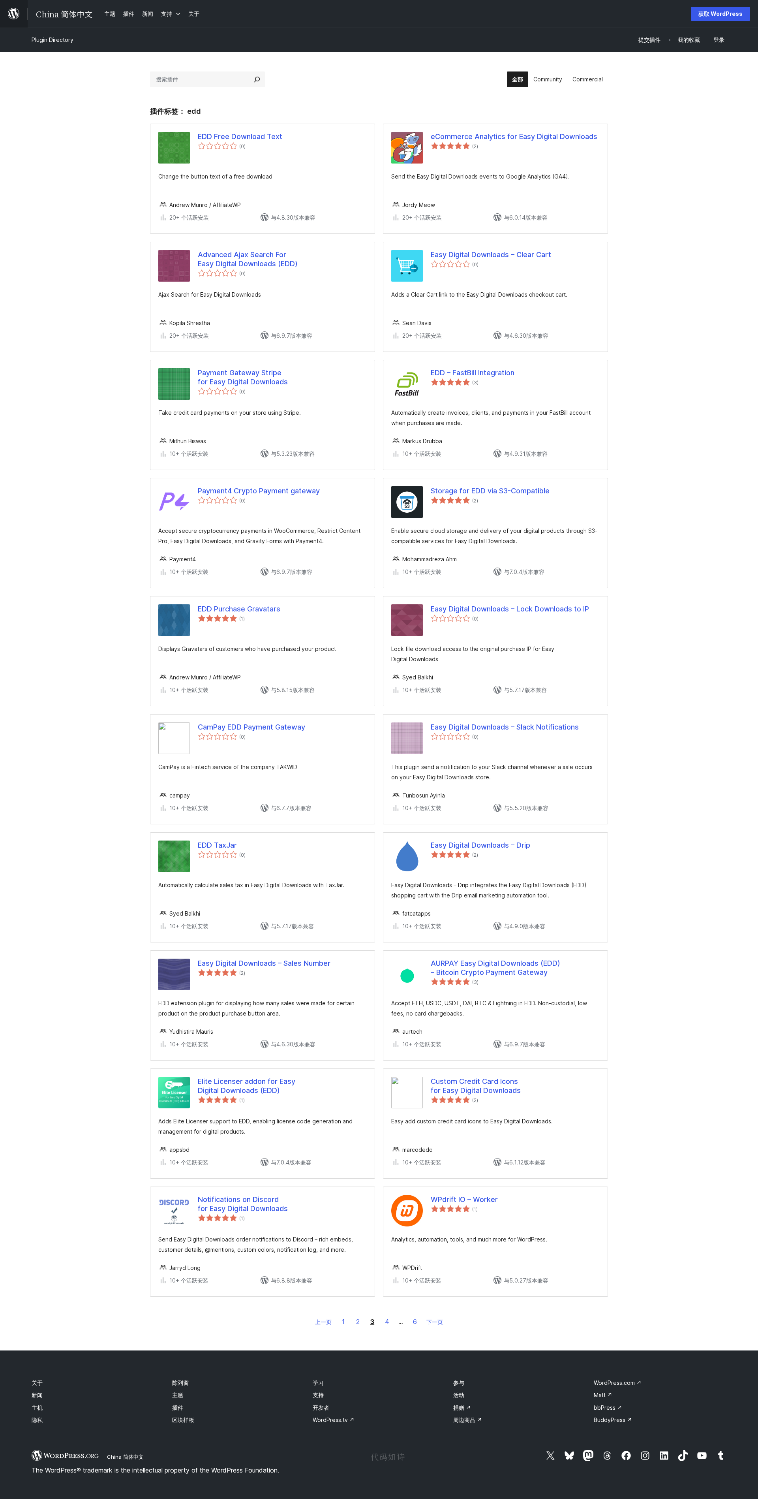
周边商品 (467, 1419)
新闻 (37, 1395)
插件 (177, 1407)
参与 (458, 1382)
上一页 (323, 1321)
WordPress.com (618, 1382)
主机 (37, 1407)
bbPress (608, 1407)
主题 (177, 1395)
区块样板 (183, 1419)
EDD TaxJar (217, 845)
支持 (318, 1395)
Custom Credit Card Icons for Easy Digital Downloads (476, 1086)
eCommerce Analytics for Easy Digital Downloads (514, 136)
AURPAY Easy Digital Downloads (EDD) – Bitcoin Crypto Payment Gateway (495, 967)
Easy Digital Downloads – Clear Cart (491, 254)
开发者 (321, 1407)
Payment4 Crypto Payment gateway (259, 491)
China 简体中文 (125, 1457)
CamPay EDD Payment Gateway (251, 727)
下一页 (434, 1321)
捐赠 (462, 1407)
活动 (458, 1395)
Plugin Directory (52, 39)
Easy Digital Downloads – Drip (480, 845)
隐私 (37, 1419)
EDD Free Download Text (240, 136)
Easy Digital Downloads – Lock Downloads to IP (510, 609)
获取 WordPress (720, 13)
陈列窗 (180, 1382)
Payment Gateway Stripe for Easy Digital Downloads (243, 377)
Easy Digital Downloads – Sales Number (264, 963)
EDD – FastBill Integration (472, 373)
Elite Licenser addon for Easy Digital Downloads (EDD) (246, 1086)
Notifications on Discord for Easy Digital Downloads (243, 1204)
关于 (37, 1382)
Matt (603, 1395)
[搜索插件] (257, 79)
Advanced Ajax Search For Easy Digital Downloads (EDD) (248, 259)
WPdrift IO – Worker (464, 1199)
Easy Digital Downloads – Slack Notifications (505, 727)
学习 (318, 1382)
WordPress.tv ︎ (334, 1419)
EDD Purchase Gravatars (239, 609)
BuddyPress (613, 1419)
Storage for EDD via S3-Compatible (490, 491)
